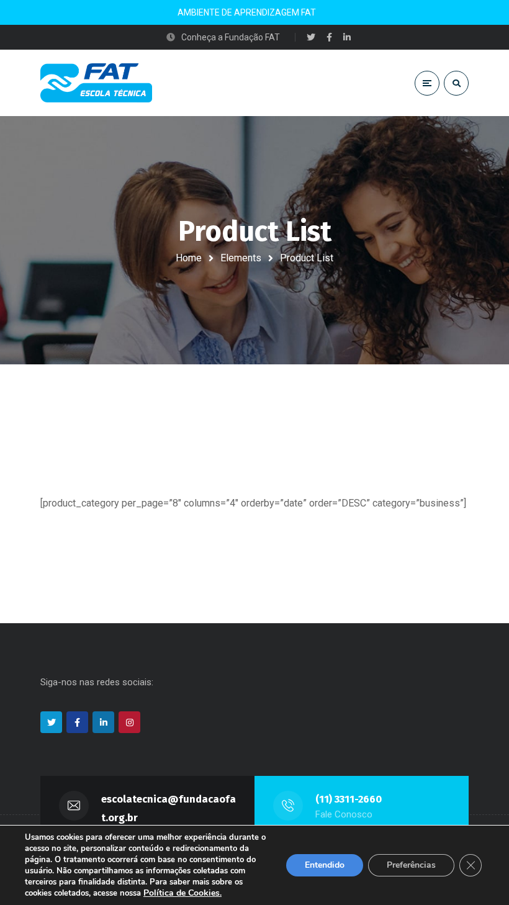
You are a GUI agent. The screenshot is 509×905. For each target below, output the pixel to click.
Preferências (411, 865)
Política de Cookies (181, 893)
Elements (240, 258)
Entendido (325, 865)
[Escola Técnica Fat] (96, 82)
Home (189, 258)
